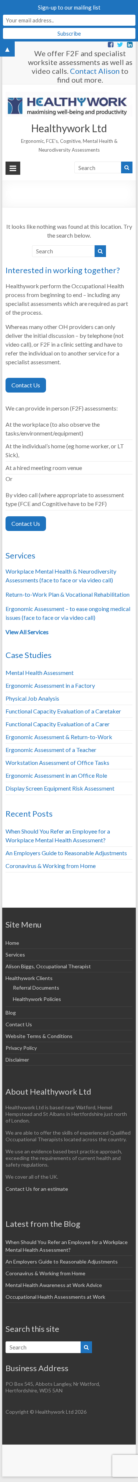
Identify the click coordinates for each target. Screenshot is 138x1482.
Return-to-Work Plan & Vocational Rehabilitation (68, 594)
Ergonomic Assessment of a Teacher (51, 749)
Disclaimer (17, 1059)
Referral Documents (36, 987)
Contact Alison (95, 70)
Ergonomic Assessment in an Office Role (56, 775)
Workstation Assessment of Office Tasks (57, 762)
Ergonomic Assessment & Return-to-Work (59, 736)
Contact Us (25, 385)
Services (15, 954)
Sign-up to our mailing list (69, 7)
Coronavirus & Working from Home (51, 865)
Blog (11, 1012)
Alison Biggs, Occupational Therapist (48, 966)
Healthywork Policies (37, 999)
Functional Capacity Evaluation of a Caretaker (63, 711)
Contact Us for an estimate (37, 1189)
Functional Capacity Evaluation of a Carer (58, 723)
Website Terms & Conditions (39, 1036)
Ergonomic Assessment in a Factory (50, 685)
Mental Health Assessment (40, 672)
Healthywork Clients (29, 978)
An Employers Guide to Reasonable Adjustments (66, 852)
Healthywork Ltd (69, 128)
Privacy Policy (21, 1048)
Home (12, 943)
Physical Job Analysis (32, 698)
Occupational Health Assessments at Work (55, 1297)
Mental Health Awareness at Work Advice (54, 1285)
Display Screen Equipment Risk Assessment (60, 788)
